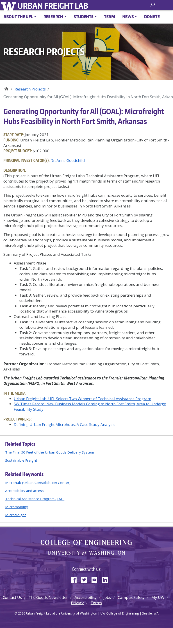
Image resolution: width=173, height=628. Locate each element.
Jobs (107, 597)
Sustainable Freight (21, 460)
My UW (157, 597)
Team (109, 16)
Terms (96, 602)
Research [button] (53, 16)
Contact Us (12, 597)
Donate (152, 16)
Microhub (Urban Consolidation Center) (38, 482)
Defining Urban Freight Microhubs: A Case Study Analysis (64, 424)
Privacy (77, 602)
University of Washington (9, 6)
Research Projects (30, 89)
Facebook (75, 578)
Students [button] (83, 16)
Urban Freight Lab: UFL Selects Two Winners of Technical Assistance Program (82, 398)
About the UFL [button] (18, 16)
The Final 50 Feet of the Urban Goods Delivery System (49, 452)
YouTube (96, 578)
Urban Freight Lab (53, 5)
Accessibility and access (24, 490)
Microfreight (15, 515)
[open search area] (153, 5)
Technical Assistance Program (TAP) (34, 498)
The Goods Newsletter (48, 597)
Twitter (86, 578)
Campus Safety (131, 597)
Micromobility (16, 507)
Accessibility (86, 597)
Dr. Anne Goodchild (67, 160)
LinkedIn (106, 578)
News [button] (128, 16)
